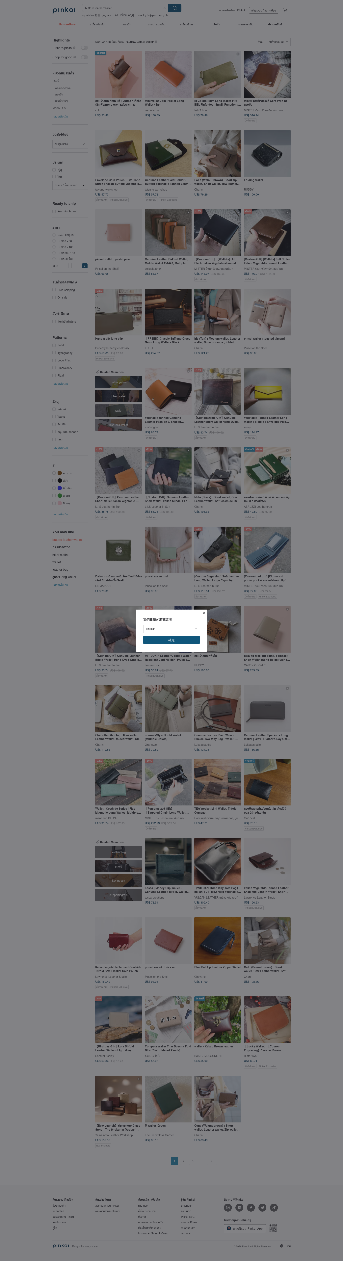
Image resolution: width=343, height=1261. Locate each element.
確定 (171, 640)
